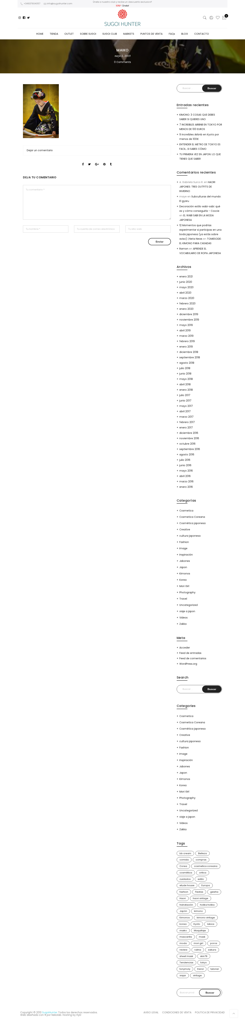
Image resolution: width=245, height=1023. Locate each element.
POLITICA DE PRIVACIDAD (210, 1012)
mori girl (198, 943)
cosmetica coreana (205, 866)
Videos (183, 617)
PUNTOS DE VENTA (151, 34)
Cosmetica (186, 510)
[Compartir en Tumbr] (111, 161)
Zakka (183, 624)
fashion (184, 892)
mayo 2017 (186, 406)
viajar (183, 975)
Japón (183, 911)
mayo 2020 (186, 287)
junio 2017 (185, 400)
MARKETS (128, 34)
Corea (183, 866)
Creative (184, 529)
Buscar (210, 992)
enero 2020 (186, 309)
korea (183, 924)
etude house (187, 885)
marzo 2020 (186, 298)
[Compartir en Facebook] (83, 161)
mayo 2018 (186, 379)
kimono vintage (206, 917)
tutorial (215, 969)
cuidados (185, 879)
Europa (205, 885)
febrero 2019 (187, 341)
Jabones (184, 561)
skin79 (203, 956)
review (183, 949)
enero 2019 (186, 346)
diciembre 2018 (188, 352)
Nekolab (56, 1015)
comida (184, 859)
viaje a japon (187, 611)
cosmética (186, 872)
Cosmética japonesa (192, 523)
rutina (197, 949)
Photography (187, 592)
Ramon (183, 248)
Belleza (202, 853)
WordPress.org (188, 664)
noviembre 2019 (189, 319)
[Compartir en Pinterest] (104, 161)
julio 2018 (184, 368)
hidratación (186, 904)
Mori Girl (184, 586)
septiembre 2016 (189, 449)
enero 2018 (186, 390)
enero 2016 (186, 487)
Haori (183, 898)
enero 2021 (186, 276)
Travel (183, 598)
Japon (183, 567)
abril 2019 (185, 330)
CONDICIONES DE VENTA (176, 1012)
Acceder (184, 647)
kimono (198, 911)
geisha (214, 892)
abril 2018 (185, 384)
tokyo (203, 962)
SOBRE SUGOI (88, 34)
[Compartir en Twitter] (89, 161)
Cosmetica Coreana (192, 517)
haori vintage (200, 898)
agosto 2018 (186, 363)
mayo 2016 (186, 470)
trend (200, 969)
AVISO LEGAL (151, 1012)
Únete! (125, 5)
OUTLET (69, 34)
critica (202, 872)
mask (202, 936)
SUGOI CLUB (109, 34)
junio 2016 (185, 465)
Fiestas (199, 892)
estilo (201, 879)
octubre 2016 (187, 444)
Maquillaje (200, 930)
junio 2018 (185, 373)
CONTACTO (201, 34)
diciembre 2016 (188, 433)
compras (201, 859)
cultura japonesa (190, 536)
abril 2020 (185, 292)
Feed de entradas (190, 653)
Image (183, 548)
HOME (39, 34)
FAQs (172, 34)
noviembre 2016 (189, 438)
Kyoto (197, 924)
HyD (78, 1015)
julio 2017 (184, 395)
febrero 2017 (187, 422)
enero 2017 (186, 427)
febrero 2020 (187, 303)
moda (183, 943)
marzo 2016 (186, 481)
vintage (197, 975)
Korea (183, 580)
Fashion (184, 542)
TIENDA (54, 34)
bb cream (185, 853)
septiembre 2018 (189, 357)
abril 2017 (185, 411)
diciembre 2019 (188, 314)
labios (210, 924)
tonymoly (185, 969)
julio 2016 (184, 460)
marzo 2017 (186, 417)
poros (213, 943)
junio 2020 (185, 282)
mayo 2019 (186, 325)
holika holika (207, 904)
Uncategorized (188, 605)
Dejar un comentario (40, 150)
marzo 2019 (186, 336)
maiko (183, 930)
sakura (212, 949)
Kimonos (184, 573)
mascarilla (186, 936)
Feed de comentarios (192, 658)
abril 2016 (185, 476)
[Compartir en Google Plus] (97, 161)
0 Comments (122, 62)
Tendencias (186, 962)
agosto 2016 (186, 454)
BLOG (184, 34)
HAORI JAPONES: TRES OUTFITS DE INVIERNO (197, 186)
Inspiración (186, 554)
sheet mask (186, 956)
